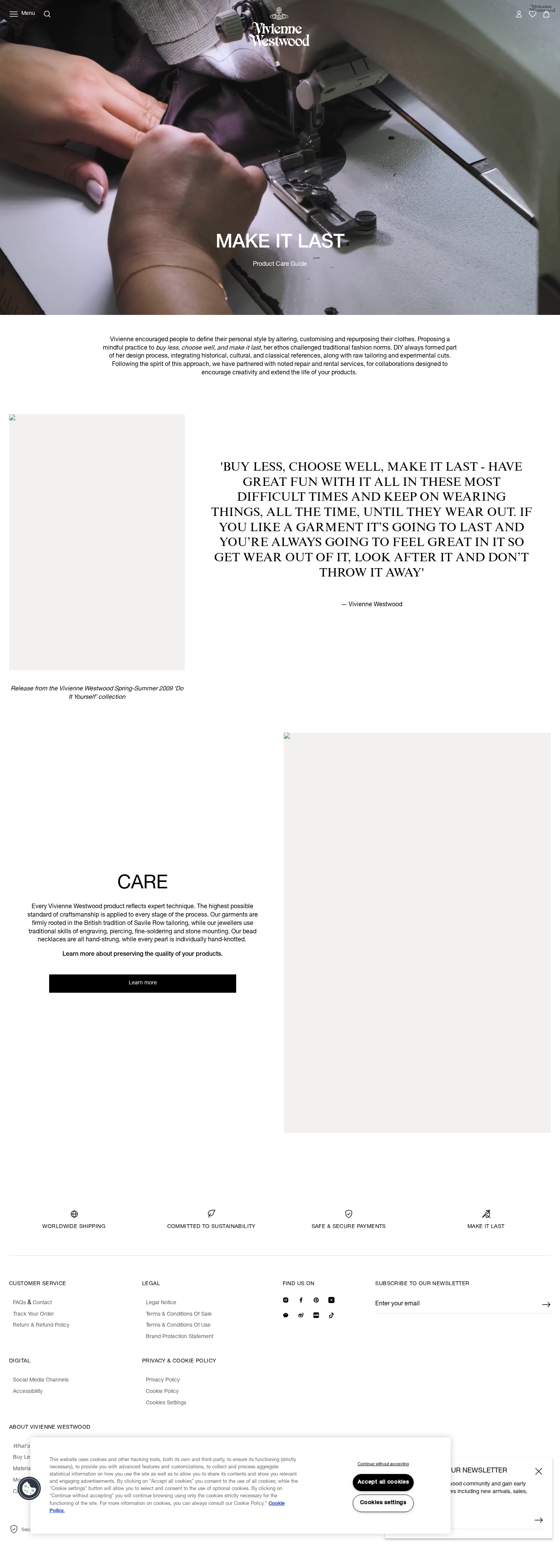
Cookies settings (383, 1503)
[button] (29, 1488)
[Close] (538, 1471)
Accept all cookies (383, 1482)
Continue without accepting (383, 1464)
